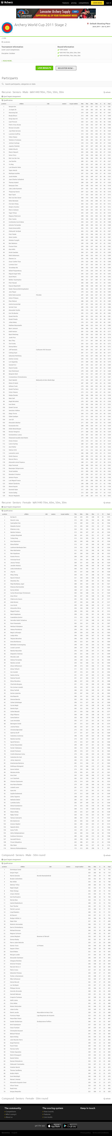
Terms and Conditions (101, 1133)
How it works (48, 1111)
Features (46, 1114)
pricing (73, 3)
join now (97, 3)
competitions (84, 3)
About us (8, 1117)
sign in (108, 3)
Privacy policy (85, 1133)
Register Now (65, 68)
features (65, 3)
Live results (47, 1117)
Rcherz (8, 2)
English (14, 1133)
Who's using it (10, 1114)
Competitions (10, 1111)
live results (44, 68)
